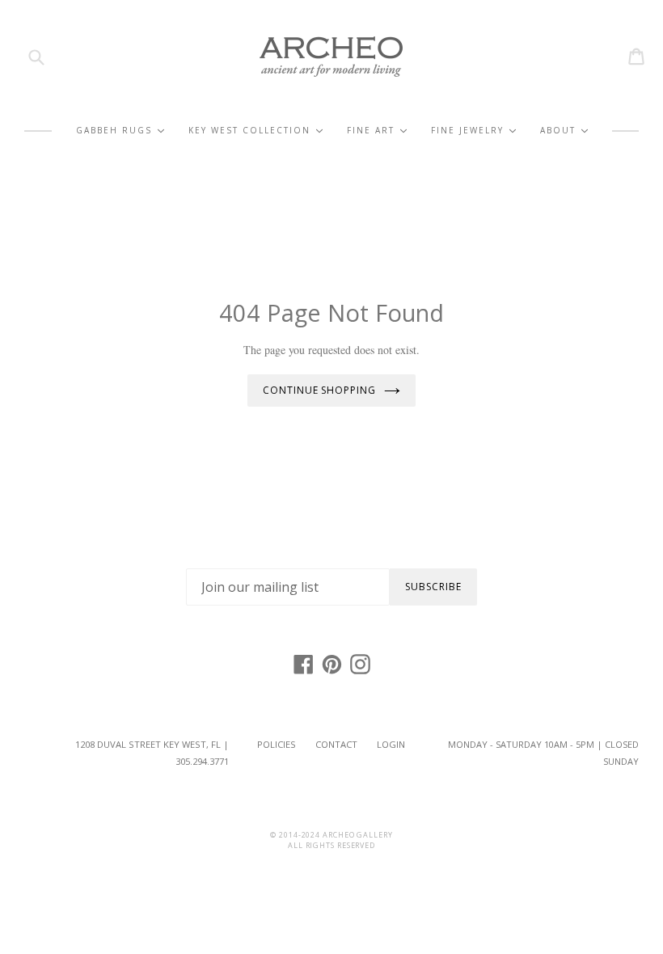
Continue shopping (319, 390)
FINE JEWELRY (473, 130)
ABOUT (564, 130)
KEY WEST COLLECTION (255, 130)
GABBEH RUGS (120, 130)
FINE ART (377, 130)
